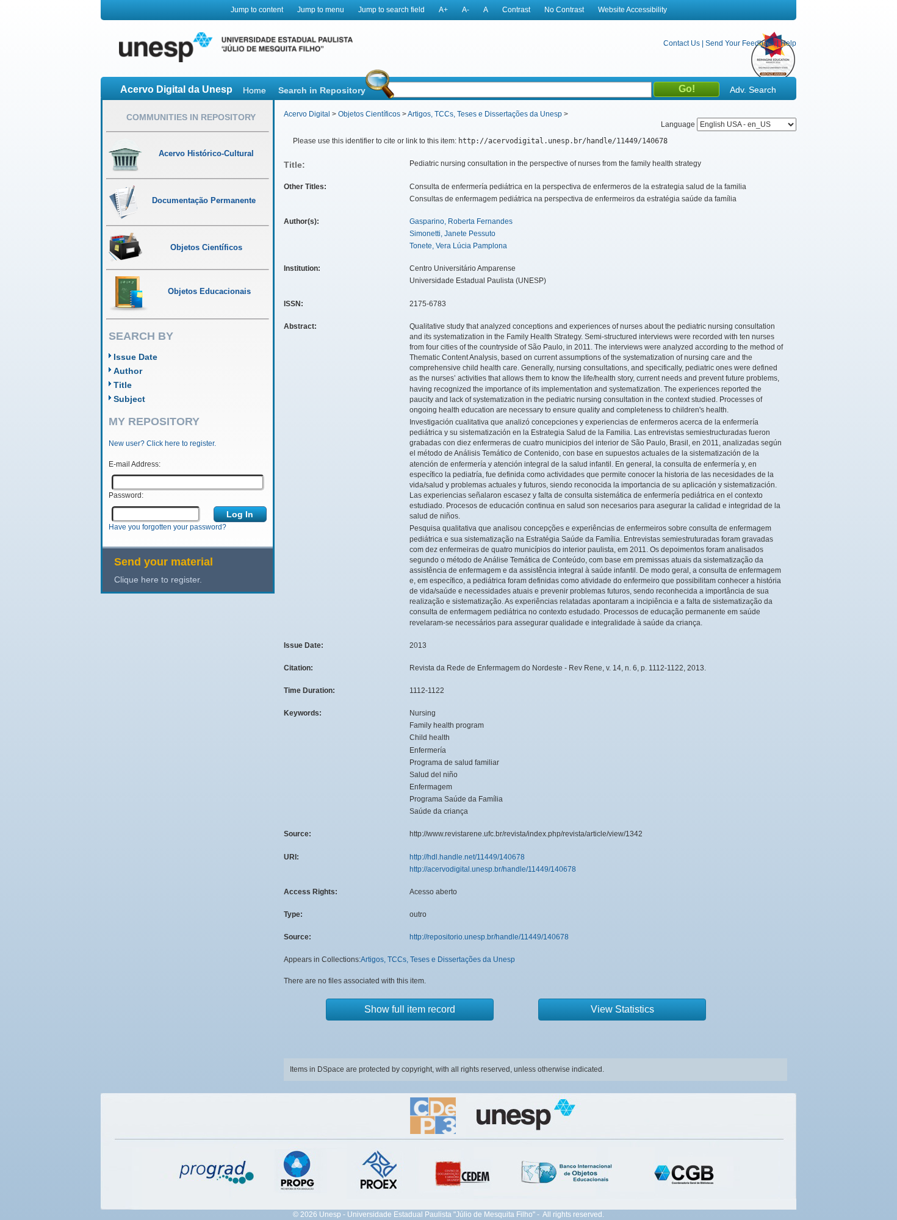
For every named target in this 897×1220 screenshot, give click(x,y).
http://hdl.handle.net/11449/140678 (467, 857)
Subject (129, 399)
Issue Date (135, 357)
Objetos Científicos (369, 114)
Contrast (516, 9)
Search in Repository (322, 90)
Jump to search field (391, 9)
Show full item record (409, 1009)
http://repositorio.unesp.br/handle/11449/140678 (489, 937)
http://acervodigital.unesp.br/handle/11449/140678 (492, 869)
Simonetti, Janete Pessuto (452, 233)
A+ (443, 9)
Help (788, 43)
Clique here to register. (158, 579)
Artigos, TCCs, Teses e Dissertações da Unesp (485, 114)
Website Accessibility (632, 9)
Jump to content (257, 9)
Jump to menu (320, 9)
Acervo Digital (307, 114)
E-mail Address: (134, 464)
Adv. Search (753, 90)
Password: (126, 495)
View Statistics (622, 1009)
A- (465, 9)
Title (122, 385)
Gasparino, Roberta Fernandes (461, 221)
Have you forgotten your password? (167, 527)
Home (254, 90)
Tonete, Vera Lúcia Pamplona (458, 246)
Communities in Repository (191, 117)
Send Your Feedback (740, 43)
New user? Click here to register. (162, 443)
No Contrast (564, 9)
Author (127, 371)
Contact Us (681, 43)
